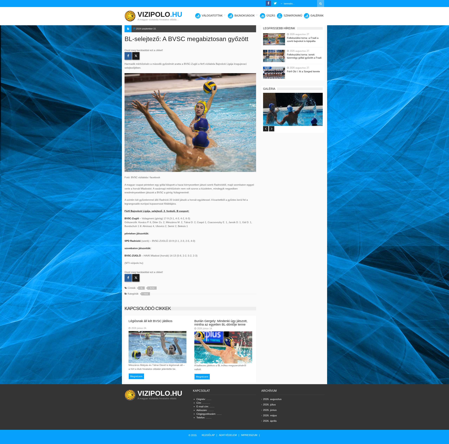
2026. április (270, 420)
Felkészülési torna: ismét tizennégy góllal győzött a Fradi (304, 56)
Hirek (146, 294)
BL (142, 288)
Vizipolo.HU (160, 393)
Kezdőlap (208, 435)
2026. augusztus (272, 399)
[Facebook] (128, 56)
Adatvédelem (228, 435)
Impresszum (249, 435)
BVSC (152, 288)
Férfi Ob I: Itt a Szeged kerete (303, 71)
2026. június (270, 410)
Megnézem (136, 376)
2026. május (270, 415)
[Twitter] (135, 56)
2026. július (269, 404)
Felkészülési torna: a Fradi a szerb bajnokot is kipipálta (303, 39)
